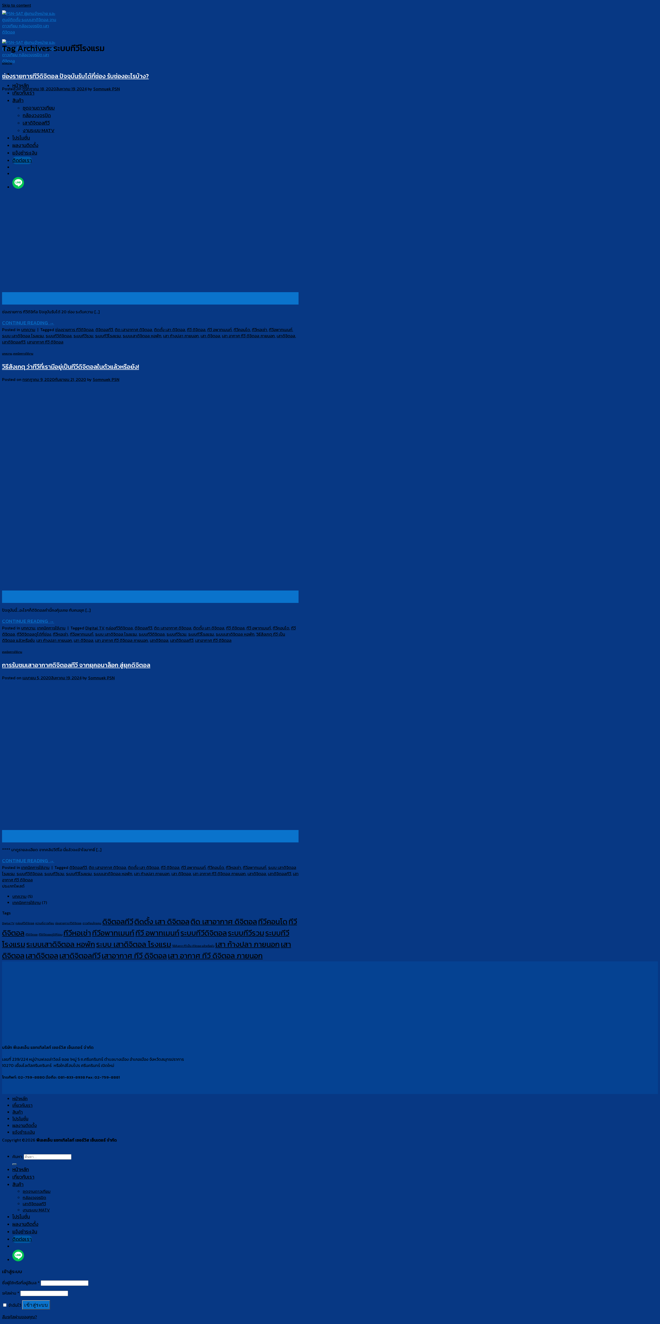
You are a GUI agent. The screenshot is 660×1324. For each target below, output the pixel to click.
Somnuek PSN (106, 89)
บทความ (7, 63)
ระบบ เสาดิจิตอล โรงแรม (23, 336)
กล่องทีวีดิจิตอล (119, 628)
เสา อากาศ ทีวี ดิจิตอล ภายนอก (248, 336)
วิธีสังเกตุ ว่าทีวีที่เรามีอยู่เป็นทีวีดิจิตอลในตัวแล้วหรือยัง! (70, 366)
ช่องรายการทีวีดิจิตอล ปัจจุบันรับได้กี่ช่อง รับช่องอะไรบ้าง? (75, 76)
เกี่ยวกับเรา (22, 1105)
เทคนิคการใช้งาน (23, 354)
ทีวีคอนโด (242, 329)
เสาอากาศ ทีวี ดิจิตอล (45, 342)
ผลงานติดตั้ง (24, 1125)
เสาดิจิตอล (286, 336)
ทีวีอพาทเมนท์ (280, 329)
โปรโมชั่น (20, 1118)
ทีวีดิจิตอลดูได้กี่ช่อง (34, 634)
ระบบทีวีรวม (83, 336)
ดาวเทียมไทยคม (91, 923)
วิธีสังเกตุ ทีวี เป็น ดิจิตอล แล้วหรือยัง (193, 946)
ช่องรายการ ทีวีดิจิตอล (74, 329)
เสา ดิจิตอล (210, 336)
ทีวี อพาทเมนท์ (219, 329)
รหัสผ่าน (10, 1293)
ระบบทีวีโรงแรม (108, 336)
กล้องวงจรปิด (34, 1197)
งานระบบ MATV (36, 1210)
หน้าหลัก (20, 1098)
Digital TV (94, 628)
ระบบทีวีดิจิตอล (59, 336)
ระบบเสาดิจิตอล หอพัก (142, 336)
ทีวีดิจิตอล (32, 934)
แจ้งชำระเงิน (23, 1132)
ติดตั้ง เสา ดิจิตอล (169, 329)
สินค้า (17, 1112)
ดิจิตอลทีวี (104, 329)
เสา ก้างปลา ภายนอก (181, 336)
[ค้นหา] (14, 1164)
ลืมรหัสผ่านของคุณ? (19, 1317)
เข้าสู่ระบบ (36, 1305)
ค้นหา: (17, 1156)
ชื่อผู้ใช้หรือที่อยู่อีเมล (21, 1283)
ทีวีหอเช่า (259, 329)
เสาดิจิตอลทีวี (13, 342)
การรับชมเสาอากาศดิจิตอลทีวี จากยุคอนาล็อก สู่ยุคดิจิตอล (76, 664)
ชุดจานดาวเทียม (37, 1191)
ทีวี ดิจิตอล (196, 329)
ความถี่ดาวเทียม (44, 923)
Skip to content (16, 5)
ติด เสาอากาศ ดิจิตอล (133, 329)
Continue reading (28, 322)
